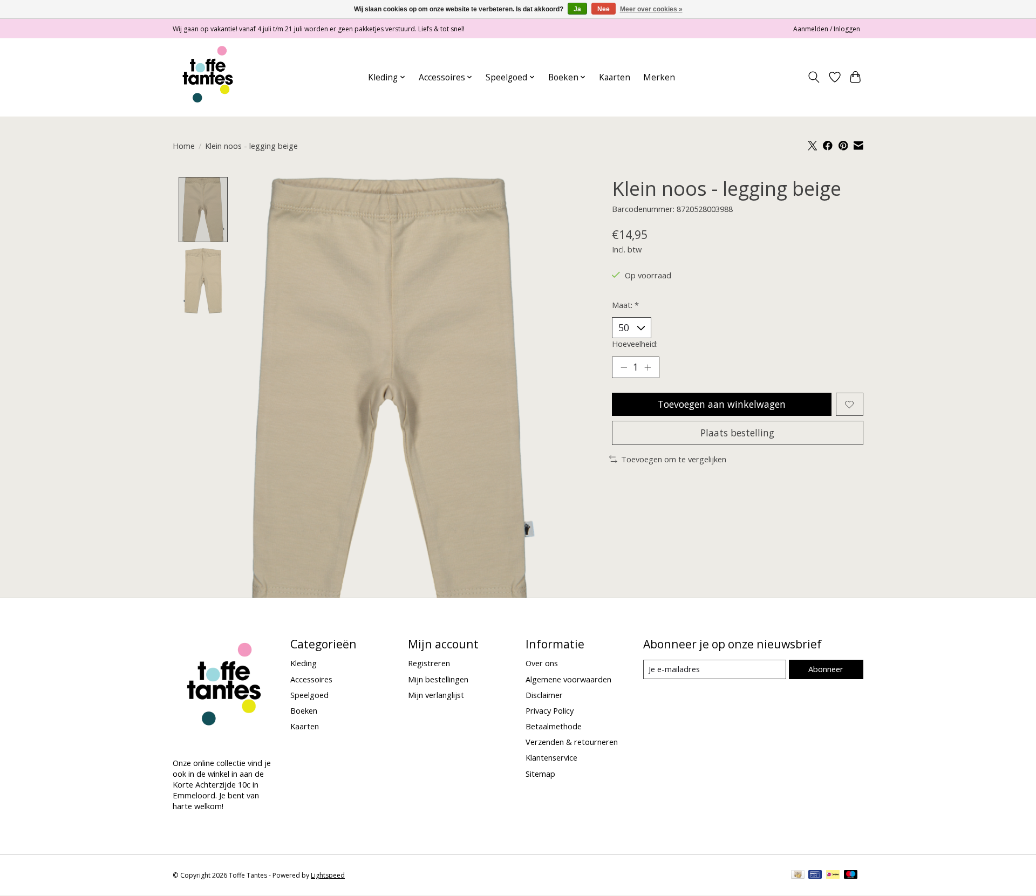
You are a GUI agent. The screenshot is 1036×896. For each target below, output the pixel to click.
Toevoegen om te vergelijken (673, 459)
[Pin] (815, 875)
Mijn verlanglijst (436, 694)
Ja (577, 9)
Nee (603, 9)
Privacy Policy (550, 710)
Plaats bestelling (737, 432)
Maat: (625, 304)
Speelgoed (309, 694)
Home (184, 145)
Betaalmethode (554, 726)
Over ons (542, 663)
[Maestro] (851, 875)
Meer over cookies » (651, 9)
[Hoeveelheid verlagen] (623, 367)
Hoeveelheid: (635, 343)
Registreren (429, 663)
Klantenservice (551, 757)
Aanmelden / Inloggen (826, 28)
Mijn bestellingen (438, 679)
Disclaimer (544, 694)
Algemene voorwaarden (568, 679)
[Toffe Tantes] (208, 77)
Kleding (303, 663)
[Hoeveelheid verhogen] (647, 367)
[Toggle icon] (814, 77)
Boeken (303, 710)
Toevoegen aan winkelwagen (722, 404)
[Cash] (798, 875)
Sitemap (540, 773)
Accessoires (311, 679)
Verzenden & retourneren (572, 741)
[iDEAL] (833, 875)
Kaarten (614, 77)
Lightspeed (328, 875)
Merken (659, 77)
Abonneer (825, 669)
